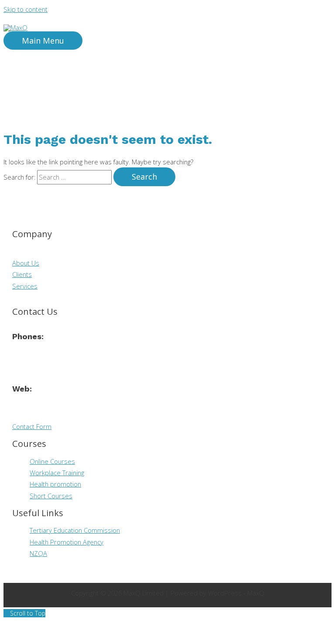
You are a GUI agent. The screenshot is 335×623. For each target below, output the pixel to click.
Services (25, 286)
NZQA (38, 553)
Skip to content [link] (25, 9)
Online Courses (52, 461)
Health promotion (55, 484)
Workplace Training (57, 472)
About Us (25, 263)
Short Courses (51, 495)
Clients (22, 274)
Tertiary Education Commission (75, 530)
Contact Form (31, 426)
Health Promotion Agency (66, 542)
